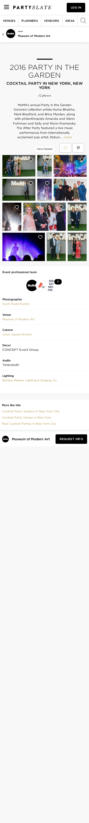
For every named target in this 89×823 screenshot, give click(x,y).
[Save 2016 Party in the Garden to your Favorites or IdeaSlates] (65, 148)
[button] (15, 304)
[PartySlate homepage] (32, 7)
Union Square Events (17, 334)
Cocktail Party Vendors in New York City (30, 411)
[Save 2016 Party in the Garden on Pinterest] (78, 148)
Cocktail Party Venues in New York (26, 417)
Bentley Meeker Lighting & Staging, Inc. (30, 380)
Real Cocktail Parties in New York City (29, 423)
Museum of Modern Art (34, 36)
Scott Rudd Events (15, 304)
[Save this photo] (31, 159)
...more (66, 137)
